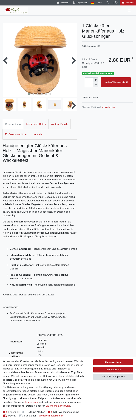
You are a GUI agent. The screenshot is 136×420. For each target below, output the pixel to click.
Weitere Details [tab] (59, 124)
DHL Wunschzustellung (66, 411)
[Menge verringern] (95, 84)
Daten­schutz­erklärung (16, 354)
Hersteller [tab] (38, 134)
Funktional (30, 415)
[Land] (92, 2)
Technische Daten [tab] (36, 124)
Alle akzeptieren (113, 362)
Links (39, 351)
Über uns (42, 340)
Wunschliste (92, 97)
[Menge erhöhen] (95, 79)
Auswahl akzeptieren (113, 376)
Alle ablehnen (113, 369)
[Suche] (107, 2)
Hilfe (39, 354)
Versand (41, 343)
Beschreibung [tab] (13, 124)
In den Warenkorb (115, 82)
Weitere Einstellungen (51, 415)
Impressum (16, 341)
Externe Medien (36, 411)
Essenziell (13, 411)
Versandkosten (108, 107)
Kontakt (41, 347)
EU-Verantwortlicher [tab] (16, 134)
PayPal (12, 415)
